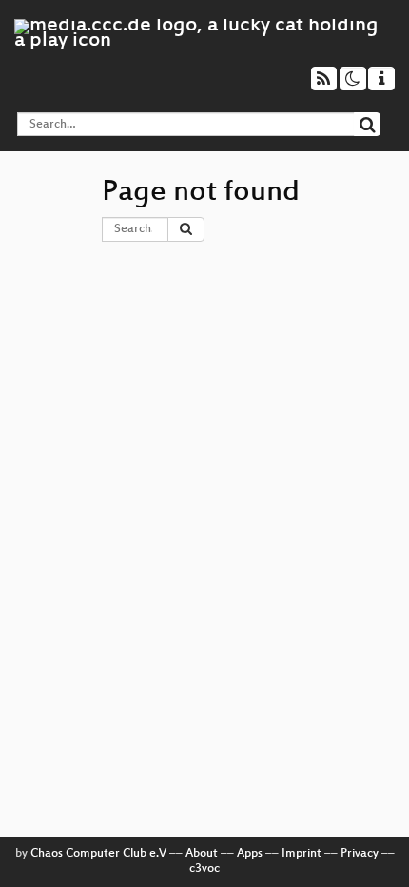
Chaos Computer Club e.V (98, 853)
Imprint (301, 853)
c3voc (204, 869)
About (201, 853)
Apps (250, 853)
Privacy (360, 853)
